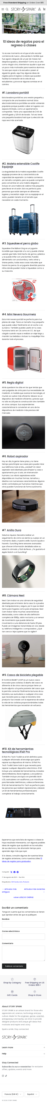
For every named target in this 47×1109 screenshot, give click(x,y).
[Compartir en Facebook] (14, 872)
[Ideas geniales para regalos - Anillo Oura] (23, 587)
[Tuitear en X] (11, 872)
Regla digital (15, 382)
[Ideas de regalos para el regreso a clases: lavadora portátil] (23, 155)
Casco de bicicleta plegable (25, 675)
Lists (20, 882)
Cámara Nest (15, 595)
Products (26, 882)
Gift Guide (14, 882)
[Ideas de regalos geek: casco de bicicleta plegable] (23, 740)
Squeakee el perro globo (22, 243)
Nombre (5, 919)
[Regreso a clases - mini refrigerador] (23, 374)
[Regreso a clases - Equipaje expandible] (23, 235)
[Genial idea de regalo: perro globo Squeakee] (23, 306)
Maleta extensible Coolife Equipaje (20, 165)
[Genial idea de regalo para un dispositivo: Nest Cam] (23, 666)
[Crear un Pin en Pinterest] (18, 872)
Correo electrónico (11, 931)
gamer (33, 1016)
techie (21, 1019)
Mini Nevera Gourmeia (21, 314)
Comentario (7, 943)
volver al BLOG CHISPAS (23, 897)
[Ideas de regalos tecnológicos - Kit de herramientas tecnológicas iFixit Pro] (23, 828)
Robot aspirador (17, 456)
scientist (40, 1016)
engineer (25, 1016)
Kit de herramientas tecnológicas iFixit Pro (17, 750)
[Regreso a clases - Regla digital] (23, 448)
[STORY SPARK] (23, 9)
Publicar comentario (14, 966)
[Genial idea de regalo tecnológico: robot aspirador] (23, 522)
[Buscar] (8, 9)
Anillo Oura (14, 530)
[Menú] (3, 9)
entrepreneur (8, 1019)
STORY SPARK (12, 1100)
